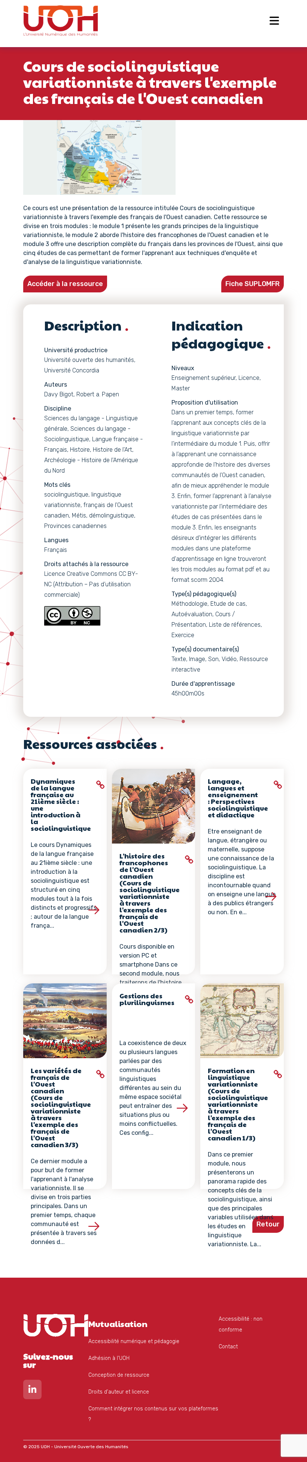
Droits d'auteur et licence (118, 1392)
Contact (228, 1346)
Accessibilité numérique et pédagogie (133, 1341)
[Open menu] (274, 20)
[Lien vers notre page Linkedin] (32, 1391)
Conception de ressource (118, 1375)
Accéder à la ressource (65, 284)
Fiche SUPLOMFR (252, 284)
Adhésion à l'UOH (109, 1358)
